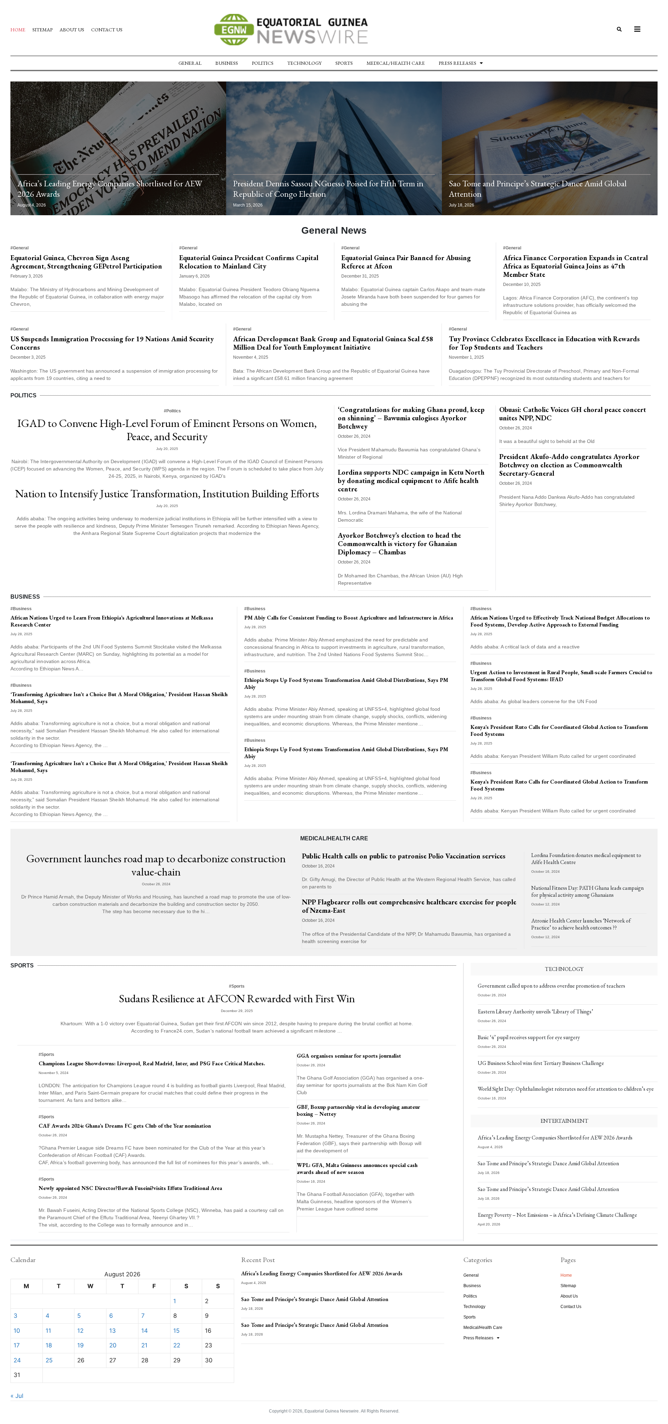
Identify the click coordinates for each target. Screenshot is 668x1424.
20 (113, 1345)
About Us (71, 29)
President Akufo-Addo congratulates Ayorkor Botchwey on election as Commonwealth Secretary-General (569, 465)
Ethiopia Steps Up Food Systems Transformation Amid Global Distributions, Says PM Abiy (346, 683)
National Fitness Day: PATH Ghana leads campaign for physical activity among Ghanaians (587, 891)
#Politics (172, 410)
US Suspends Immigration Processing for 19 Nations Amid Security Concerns (112, 343)
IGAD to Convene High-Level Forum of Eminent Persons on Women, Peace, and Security (167, 430)
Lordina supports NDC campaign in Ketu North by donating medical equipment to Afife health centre (411, 480)
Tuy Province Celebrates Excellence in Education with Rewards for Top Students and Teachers (544, 343)
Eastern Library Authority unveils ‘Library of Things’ (535, 1011)
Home (17, 29)
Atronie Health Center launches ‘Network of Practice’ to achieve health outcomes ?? (581, 924)
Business (226, 63)
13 (112, 1330)
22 (176, 1345)
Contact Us (106, 29)
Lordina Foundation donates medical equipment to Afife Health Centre (586, 858)
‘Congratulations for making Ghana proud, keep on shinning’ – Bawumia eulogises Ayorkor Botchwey (411, 418)
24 (17, 1360)
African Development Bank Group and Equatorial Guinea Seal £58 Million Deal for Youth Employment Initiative (333, 343)
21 (144, 1345)
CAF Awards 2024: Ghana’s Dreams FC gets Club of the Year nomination (125, 1125)
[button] (619, 29)
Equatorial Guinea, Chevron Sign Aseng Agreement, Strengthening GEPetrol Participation (86, 262)
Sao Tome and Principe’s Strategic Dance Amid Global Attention (538, 188)
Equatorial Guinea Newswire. (332, 1411)
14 (144, 1330)
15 (176, 1330)
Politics (262, 63)
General (189, 63)
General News (334, 230)
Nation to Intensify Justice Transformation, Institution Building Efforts (167, 493)
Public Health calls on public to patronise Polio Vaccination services (404, 856)
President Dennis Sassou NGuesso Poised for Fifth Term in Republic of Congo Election (328, 188)
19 (80, 1345)
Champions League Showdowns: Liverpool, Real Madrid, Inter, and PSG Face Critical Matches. (152, 1063)
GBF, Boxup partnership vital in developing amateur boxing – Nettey (358, 1110)
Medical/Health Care (396, 63)
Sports (344, 63)
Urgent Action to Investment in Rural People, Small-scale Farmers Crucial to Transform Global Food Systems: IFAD (561, 676)
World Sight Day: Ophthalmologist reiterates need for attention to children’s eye (566, 1088)
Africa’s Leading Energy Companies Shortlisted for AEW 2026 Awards (109, 188)
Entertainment (564, 1121)
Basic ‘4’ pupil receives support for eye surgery (529, 1037)
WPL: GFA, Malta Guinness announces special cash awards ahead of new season (357, 1168)
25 (49, 1360)
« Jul (16, 1395)
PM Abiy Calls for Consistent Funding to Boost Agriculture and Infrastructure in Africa (348, 617)
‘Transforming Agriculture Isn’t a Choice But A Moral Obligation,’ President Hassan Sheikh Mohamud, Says (119, 698)
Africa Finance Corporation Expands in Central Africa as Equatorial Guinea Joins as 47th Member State (575, 266)
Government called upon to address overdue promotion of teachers (551, 985)
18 (49, 1345)
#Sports (237, 986)
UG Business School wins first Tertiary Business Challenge (541, 1063)
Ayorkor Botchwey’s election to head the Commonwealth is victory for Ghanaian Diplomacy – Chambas (399, 544)
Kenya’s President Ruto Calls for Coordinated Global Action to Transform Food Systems (559, 730)
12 (80, 1330)
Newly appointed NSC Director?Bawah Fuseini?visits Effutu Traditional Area (130, 1188)
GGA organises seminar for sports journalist (349, 1055)
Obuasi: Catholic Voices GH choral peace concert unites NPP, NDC (572, 413)
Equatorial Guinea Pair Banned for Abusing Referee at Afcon (406, 262)
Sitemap (42, 29)
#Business (21, 608)
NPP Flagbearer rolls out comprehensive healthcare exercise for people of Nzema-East (409, 906)
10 (17, 1330)
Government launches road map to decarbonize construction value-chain (156, 865)
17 (17, 1345)
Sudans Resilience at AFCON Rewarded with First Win (237, 998)
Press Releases (457, 63)
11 (48, 1330)
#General (19, 248)
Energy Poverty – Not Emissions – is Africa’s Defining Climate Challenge (557, 1215)
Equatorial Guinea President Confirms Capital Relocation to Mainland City (248, 262)
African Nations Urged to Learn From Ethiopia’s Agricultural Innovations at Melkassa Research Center (111, 621)
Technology (304, 63)
